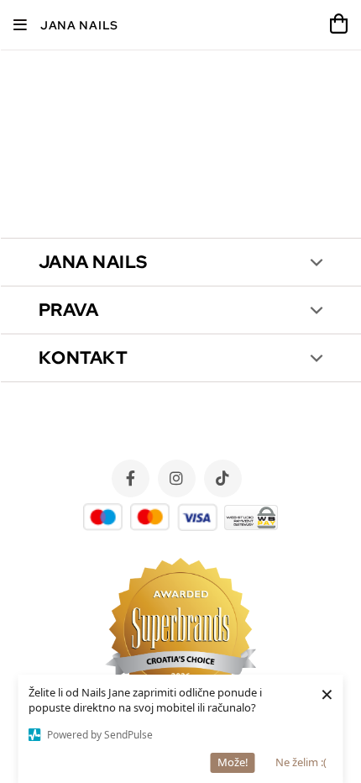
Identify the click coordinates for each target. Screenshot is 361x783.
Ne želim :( (301, 762)
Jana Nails (79, 25)
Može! (233, 762)
